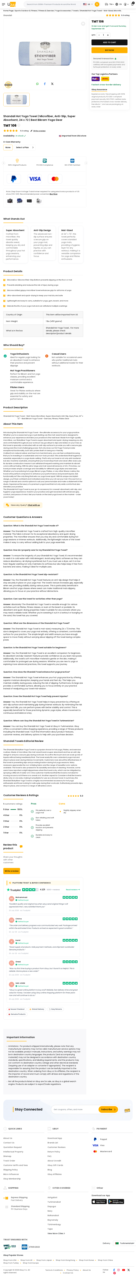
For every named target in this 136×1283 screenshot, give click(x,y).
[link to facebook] (45, 84)
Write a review (12, 871)
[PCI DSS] (9, 1247)
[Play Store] (116, 1202)
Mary (50, 1211)
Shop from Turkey (11, 1263)
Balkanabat (53, 1215)
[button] (109, 4)
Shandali (7, 15)
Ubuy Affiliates (55, 1174)
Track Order (9, 1160)
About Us (7, 1138)
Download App (55, 1138)
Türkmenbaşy (54, 1224)
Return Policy (54, 1151)
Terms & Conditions (54, 1270)
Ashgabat (52, 1197)
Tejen (50, 1229)
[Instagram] (118, 1270)
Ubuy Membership (12, 1178)
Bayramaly (53, 1220)
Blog (50, 1169)
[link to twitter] (52, 84)
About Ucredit (54, 1160)
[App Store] (100, 1202)
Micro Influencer (11, 1174)
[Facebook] (114, 1270)
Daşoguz (52, 1206)
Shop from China (105, 1260)
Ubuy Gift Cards (55, 1165)
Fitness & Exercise (46, 10)
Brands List (53, 1142)
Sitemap (7, 1156)
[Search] (97, 4)
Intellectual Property (13, 1151)
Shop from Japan (44, 1260)
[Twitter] (128, 1270)
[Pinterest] (114, 1273)
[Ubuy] (12, 4)
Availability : (9, 135)
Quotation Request (12, 1147)
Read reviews (72, 889)
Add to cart (109, 42)
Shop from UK (26, 1260)
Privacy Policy (73, 1270)
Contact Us (8, 1142)
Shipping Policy (10, 1169)
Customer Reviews (56, 1147)
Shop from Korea (86, 1260)
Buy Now (53, 194)
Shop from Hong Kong (65, 1260)
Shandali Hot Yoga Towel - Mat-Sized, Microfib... (101, 10)
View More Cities (56, 1233)
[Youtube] (123, 1270)
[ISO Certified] (29, 1247)
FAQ (49, 1156)
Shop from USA (9, 1260)
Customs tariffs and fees (15, 1165)
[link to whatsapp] (37, 84)
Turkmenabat (54, 1202)
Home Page (8, 10)
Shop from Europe (31, 1263)
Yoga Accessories (63, 10)
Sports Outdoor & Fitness (26, 10)
